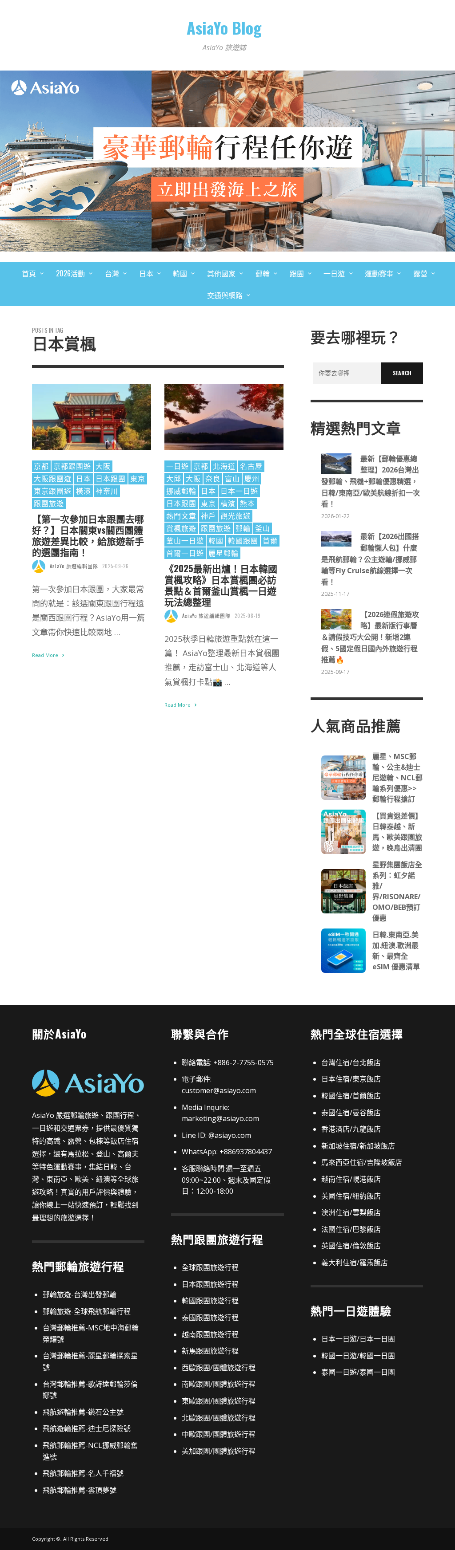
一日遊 (177, 465)
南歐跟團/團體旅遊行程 (218, 1384)
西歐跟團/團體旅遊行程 (218, 1368)
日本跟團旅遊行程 (210, 1284)
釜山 (262, 528)
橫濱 (83, 490)
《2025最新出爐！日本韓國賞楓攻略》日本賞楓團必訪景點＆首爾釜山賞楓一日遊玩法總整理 (220, 585)
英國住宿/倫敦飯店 (351, 1246)
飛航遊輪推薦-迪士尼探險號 (87, 1428)
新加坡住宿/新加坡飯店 (358, 1146)
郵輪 (243, 528)
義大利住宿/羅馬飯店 (354, 1262)
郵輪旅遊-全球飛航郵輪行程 (87, 1311)
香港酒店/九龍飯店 (351, 1129)
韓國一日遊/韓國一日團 (358, 1356)
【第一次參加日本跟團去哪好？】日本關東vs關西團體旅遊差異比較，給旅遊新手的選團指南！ (88, 535)
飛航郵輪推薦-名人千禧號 (83, 1473)
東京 (137, 478)
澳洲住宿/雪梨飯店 (351, 1212)
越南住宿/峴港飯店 (351, 1179)
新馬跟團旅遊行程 (210, 1351)
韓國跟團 (243, 540)
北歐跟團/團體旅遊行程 (218, 1418)
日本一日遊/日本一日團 (358, 1339)
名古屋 (251, 465)
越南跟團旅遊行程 (210, 1334)
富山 (232, 478)
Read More (46, 655)
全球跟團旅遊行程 (210, 1267)
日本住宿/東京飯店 (351, 1079)
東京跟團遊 (53, 490)
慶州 (251, 478)
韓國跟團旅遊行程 (210, 1301)
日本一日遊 (239, 490)
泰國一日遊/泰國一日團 (358, 1372)
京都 (41, 465)
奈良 (212, 478)
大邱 (173, 478)
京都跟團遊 (72, 465)
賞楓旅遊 (181, 528)
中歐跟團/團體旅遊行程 (218, 1434)
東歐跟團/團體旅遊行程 (218, 1401)
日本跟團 (111, 478)
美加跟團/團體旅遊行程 (218, 1451)
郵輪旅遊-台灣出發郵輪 (79, 1294)
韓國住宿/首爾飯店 (351, 1096)
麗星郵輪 (223, 552)
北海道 (224, 465)
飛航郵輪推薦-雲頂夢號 (79, 1490)
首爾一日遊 (185, 552)
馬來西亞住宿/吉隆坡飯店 (361, 1162)
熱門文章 (181, 515)
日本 (83, 478)
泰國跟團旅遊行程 (210, 1317)
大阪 (103, 465)
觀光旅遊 (235, 515)
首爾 (270, 540)
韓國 (216, 540)
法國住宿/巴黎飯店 (351, 1229)
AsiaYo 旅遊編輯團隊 (74, 566)
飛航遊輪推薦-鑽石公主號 (83, 1412)
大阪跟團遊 (53, 478)
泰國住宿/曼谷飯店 (351, 1112)
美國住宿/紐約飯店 (351, 1196)
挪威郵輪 (181, 490)
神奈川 (107, 490)
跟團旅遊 (49, 503)
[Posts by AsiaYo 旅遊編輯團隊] (38, 566)
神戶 (208, 515)
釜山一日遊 (185, 540)
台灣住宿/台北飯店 (351, 1062)
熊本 (247, 503)
